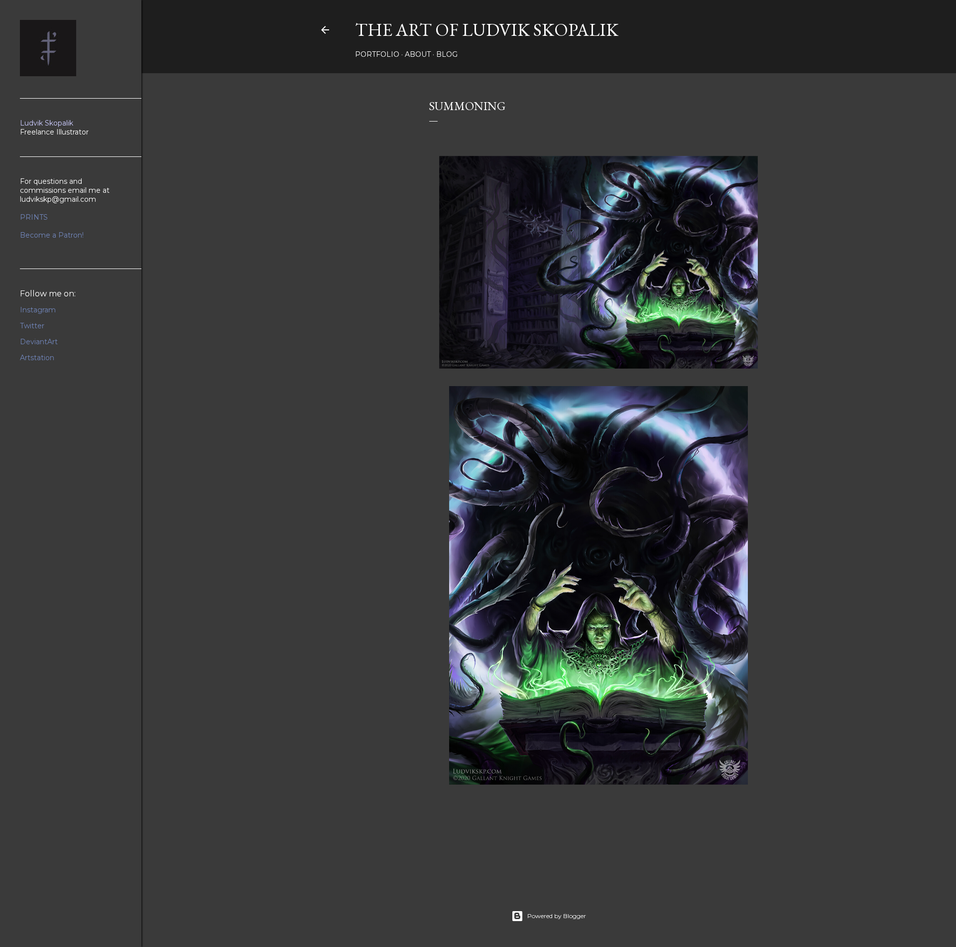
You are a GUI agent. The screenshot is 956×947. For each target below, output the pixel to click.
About (418, 54)
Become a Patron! (52, 235)
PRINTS (34, 217)
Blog (447, 54)
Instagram (38, 309)
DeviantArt (39, 341)
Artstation (37, 357)
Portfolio (377, 54)
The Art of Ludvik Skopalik (486, 29)
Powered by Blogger (556, 916)
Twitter (32, 325)
